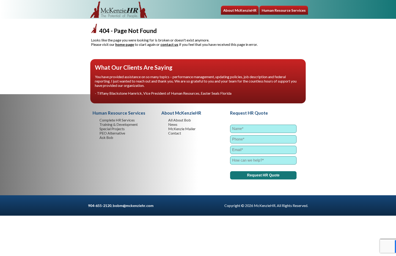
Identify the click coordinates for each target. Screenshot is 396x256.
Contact (174, 133)
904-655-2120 (99, 205)
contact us (169, 44)
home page (124, 44)
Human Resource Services (284, 10)
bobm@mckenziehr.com (133, 205)
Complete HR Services (117, 120)
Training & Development (118, 124)
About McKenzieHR (239, 10)
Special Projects (112, 129)
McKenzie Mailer (182, 129)
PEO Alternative (112, 133)
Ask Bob (106, 137)
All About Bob (179, 120)
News (172, 124)
